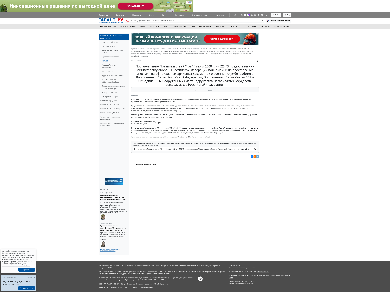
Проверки (265, 26)
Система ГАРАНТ (108, 46)
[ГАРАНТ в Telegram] (252, 15)
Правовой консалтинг (110, 57)
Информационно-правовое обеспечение (111, 37)
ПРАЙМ (105, 61)
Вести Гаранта (107, 71)
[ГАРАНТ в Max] (248, 15)
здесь (210, 90)
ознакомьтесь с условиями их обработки (16, 266)
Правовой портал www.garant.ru (109, 66)
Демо (164, 15)
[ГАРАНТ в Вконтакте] (241, 15)
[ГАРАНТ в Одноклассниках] (259, 15)
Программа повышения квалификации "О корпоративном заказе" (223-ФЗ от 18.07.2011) (113, 228)
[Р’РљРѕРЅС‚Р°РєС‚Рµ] (252, 156)
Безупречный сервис (110, 42)
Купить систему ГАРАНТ (109, 113)
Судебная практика (107, 26)
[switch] (127, 21)
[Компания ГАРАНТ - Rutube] (262, 15)
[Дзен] (245, 15)
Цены (151, 15)
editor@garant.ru (263, 272)
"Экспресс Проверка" (110, 96)
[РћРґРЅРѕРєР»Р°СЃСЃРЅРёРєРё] (255, 156)
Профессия (252, 26)
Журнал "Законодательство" (113, 75)
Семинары (179, 15)
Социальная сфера (179, 26)
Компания (103, 15)
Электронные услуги (110, 92)
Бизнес (143, 26)
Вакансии (120, 15)
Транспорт (220, 26)
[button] (278, 21)
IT (242, 26)
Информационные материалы (112, 109)
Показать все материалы (146, 165)
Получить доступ (26, 288)
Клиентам (219, 15)
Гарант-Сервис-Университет (143, 288)
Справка (134, 95)
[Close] (34, 277)
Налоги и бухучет (128, 26)
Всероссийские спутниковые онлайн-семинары (113, 87)
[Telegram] (257, 156)
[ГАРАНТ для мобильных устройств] (238, 15)
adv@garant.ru (266, 275)
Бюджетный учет (282, 26)
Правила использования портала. (158, 274)
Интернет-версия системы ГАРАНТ (112, 51)
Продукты (136, 15)
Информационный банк (109, 105)
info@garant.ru (162, 284)
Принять (26, 270)
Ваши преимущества (108, 101)
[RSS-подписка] (265, 15)
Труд (165, 26)
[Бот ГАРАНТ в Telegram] (255, 15)
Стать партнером (199, 15)
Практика (154, 26)
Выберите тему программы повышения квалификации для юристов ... (110, 249)
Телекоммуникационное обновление (110, 118)
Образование (205, 26)
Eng (288, 15)
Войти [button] (277, 15)
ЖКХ (193, 26)
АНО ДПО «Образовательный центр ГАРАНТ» (112, 124)
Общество (233, 26)
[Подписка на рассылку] (235, 15)
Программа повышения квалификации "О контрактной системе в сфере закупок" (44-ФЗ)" (113, 197)
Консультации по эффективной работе (110, 80)
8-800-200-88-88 (234, 266)
